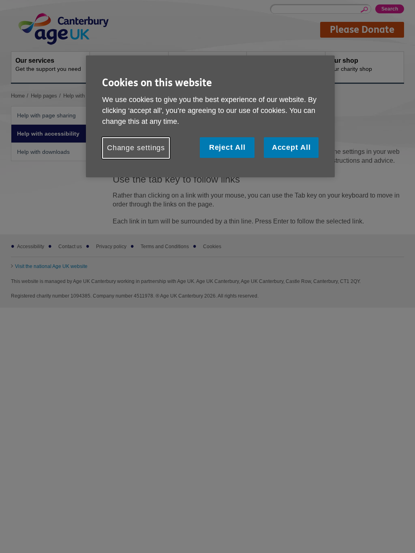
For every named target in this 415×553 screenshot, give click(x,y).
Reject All (227, 147)
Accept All (291, 147)
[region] (210, 116)
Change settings (136, 148)
